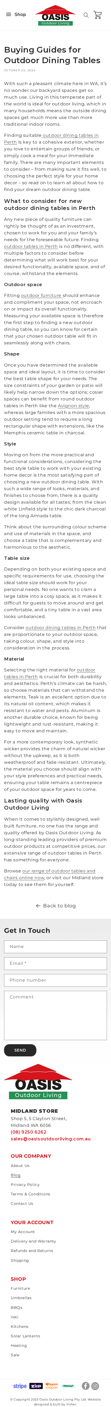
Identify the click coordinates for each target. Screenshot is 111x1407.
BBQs (16, 1307)
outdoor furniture (42, 295)
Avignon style (73, 405)
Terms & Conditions (30, 1194)
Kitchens (20, 1326)
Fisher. (72, 1404)
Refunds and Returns (32, 1250)
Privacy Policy (25, 1184)
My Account (23, 1231)
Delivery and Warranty (33, 1241)
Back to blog (59, 906)
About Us (20, 1165)
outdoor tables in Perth (31, 246)
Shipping (20, 1260)
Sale (15, 1355)
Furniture (20, 1288)
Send (20, 1050)
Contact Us (22, 1203)
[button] (86, 15)
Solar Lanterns (25, 1336)
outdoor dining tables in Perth (61, 627)
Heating (19, 1345)
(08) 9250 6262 (28, 1132)
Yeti (14, 1317)
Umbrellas (21, 1297)
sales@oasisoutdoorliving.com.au (51, 1138)
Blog (15, 1175)
